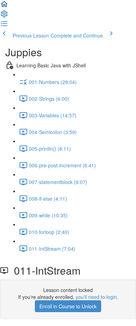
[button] (4, 6)
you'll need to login (96, 296)
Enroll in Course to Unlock (68, 306)
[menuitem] (4, 15)
